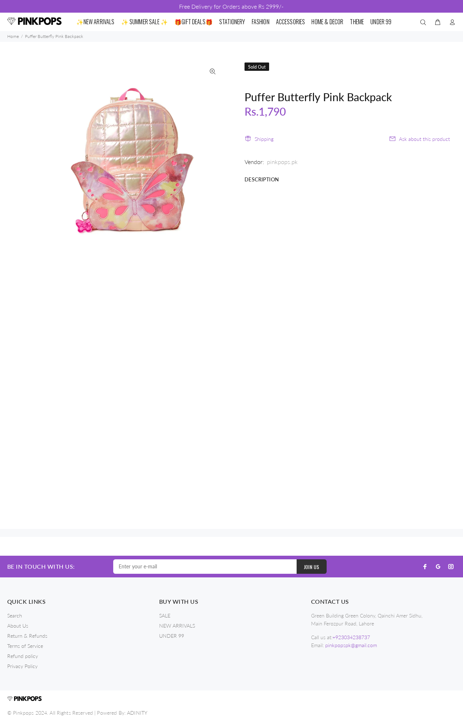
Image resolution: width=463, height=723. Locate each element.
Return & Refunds (27, 636)
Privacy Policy (22, 666)
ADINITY (137, 713)
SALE (164, 615)
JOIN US (311, 567)
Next (213, 151)
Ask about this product (424, 139)
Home (13, 36)
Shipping (264, 139)
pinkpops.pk (282, 161)
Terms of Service (25, 646)
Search (14, 615)
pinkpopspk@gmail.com (351, 645)
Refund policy (22, 656)
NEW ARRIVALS (177, 626)
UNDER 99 (171, 636)
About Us (17, 626)
